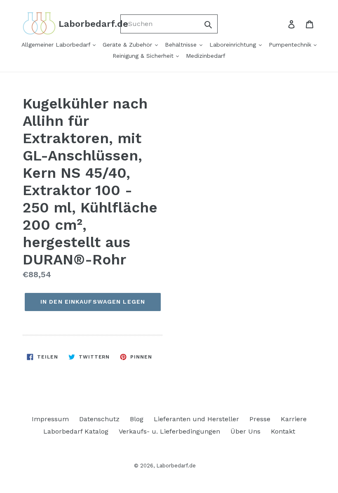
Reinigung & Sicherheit (144, 55)
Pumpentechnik (291, 44)
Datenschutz (99, 419)
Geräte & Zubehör (128, 44)
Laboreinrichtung (233, 44)
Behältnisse (182, 44)
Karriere (294, 419)
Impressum (50, 419)
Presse (259, 419)
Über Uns (245, 431)
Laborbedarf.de (176, 465)
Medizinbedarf (205, 55)
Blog (136, 419)
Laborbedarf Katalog (75, 431)
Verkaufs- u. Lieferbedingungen (169, 431)
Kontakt (283, 431)
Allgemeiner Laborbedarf (56, 44)
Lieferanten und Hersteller (196, 419)
